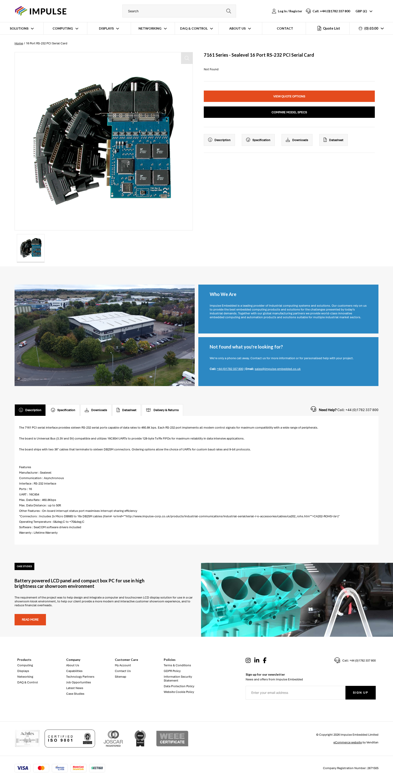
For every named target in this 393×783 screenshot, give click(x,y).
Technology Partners (80, 677)
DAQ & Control (194, 28)
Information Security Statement (178, 678)
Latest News (74, 688)
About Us (237, 28)
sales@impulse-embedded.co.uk (278, 369)
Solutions (19, 28)
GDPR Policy (172, 671)
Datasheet (336, 140)
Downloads (300, 140)
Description (222, 140)
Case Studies (75, 694)
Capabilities (74, 671)
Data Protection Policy (179, 686)
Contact (285, 28)
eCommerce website (347, 742)
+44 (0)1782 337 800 (230, 369)
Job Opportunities (78, 682)
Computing (63, 28)
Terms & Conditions (177, 665)
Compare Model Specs (289, 112)
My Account (123, 665)
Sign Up (360, 693)
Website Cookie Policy (179, 692)
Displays (106, 28)
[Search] (228, 11)
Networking (150, 28)
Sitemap (120, 677)
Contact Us (123, 671)
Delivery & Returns (166, 410)
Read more (30, 619)
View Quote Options (289, 96)
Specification (261, 140)
